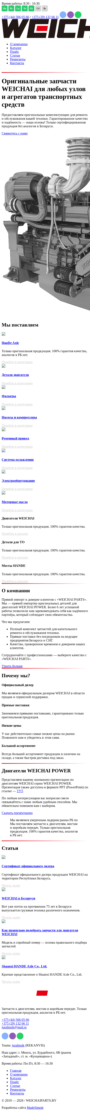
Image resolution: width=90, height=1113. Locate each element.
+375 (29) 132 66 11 (45, 17)
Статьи (15, 55)
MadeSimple (35, 1107)
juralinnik (18, 1045)
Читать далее (11, 885)
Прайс (14, 51)
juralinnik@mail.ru (14, 1027)
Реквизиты (18, 59)
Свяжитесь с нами (15, 133)
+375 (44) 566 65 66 (15, 17)
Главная (15, 1070)
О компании (19, 44)
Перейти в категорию (17, 362)
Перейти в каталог (15, 533)
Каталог (16, 48)
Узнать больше (12, 666)
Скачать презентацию (17, 813)
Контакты (17, 63)
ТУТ (20, 791)
